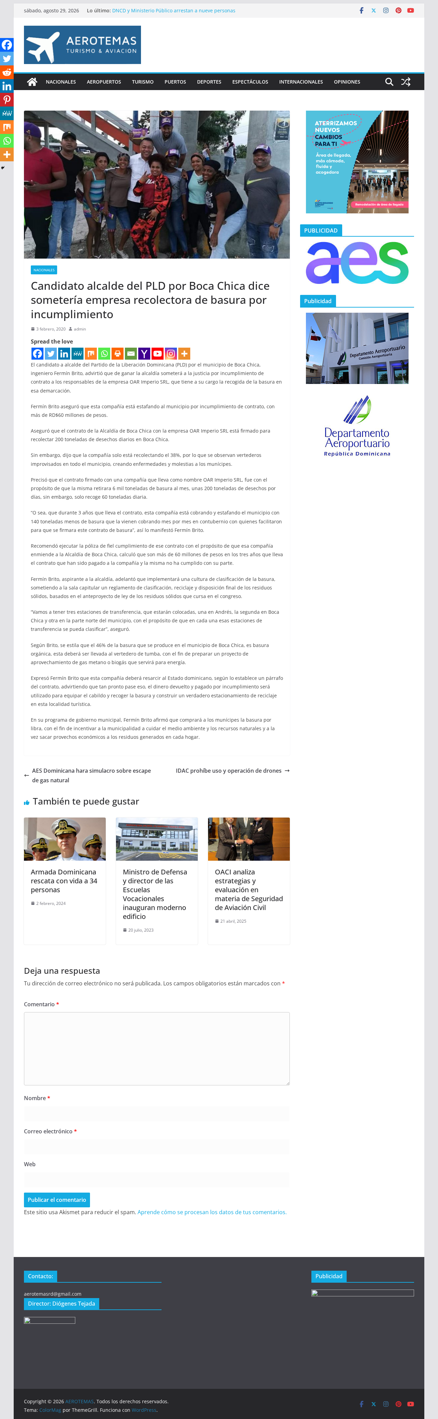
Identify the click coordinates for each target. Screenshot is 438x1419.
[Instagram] (171, 354)
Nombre (37, 1098)
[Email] (131, 354)
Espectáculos (250, 81)
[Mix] (91, 354)
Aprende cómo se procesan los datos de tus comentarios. (212, 1212)
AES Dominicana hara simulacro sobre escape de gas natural (91, 775)
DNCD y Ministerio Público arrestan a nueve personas (173, 10)
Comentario (41, 1004)
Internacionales (301, 81)
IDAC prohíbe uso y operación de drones (229, 770)
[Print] (118, 354)
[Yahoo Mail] (144, 354)
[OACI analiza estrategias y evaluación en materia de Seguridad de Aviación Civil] (249, 822)
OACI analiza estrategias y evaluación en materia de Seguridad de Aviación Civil (249, 889)
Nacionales (61, 81)
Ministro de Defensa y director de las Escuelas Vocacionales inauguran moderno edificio (155, 894)
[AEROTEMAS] (32, 82)
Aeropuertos (104, 81)
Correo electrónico (50, 1131)
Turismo (143, 81)
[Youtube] (158, 354)
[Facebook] (37, 354)
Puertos (175, 81)
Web (30, 1164)
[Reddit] (7, 72)
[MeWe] (77, 354)
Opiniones (347, 81)
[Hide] (2, 168)
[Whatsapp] (104, 354)
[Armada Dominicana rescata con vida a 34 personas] (65, 822)
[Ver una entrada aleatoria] (406, 82)
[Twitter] (51, 354)
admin (80, 329)
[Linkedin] (64, 354)
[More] (184, 354)
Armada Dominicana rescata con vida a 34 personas (64, 880)
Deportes (209, 81)
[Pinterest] (7, 100)
